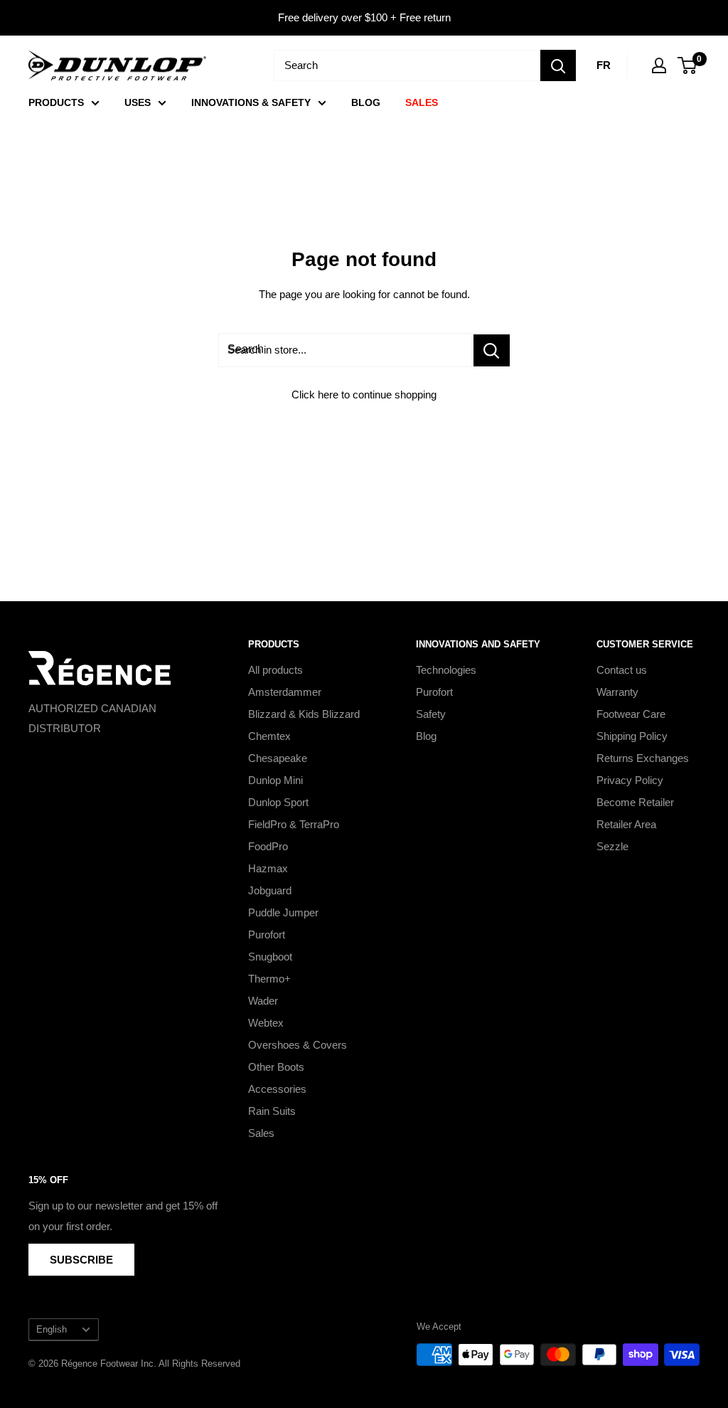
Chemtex (269, 736)
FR (603, 65)
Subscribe (81, 1260)
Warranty (617, 692)
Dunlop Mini (275, 780)
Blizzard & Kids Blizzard (304, 714)
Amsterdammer (284, 692)
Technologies (446, 670)
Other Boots (276, 1067)
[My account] (659, 65)
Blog (426, 736)
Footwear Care (630, 714)
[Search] (558, 65)
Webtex (266, 1023)
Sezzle (612, 846)
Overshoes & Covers (297, 1045)
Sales (261, 1133)
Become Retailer (635, 802)
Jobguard (269, 890)
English (51, 1329)
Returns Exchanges (642, 758)
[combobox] (407, 65)
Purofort (266, 934)
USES (137, 102)
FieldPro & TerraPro (293, 824)
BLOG (365, 102)
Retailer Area (626, 824)
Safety (431, 714)
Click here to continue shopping (364, 394)
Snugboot (270, 957)
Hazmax (268, 868)
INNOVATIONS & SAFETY (251, 102)
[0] (688, 65)
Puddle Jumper (283, 912)
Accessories (277, 1089)
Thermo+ (269, 979)
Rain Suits (272, 1111)
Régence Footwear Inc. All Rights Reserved (150, 1363)
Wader (263, 1001)
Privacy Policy (629, 780)
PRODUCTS (56, 102)
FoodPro (268, 846)
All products (275, 670)
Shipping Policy (632, 736)
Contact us (621, 670)
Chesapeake (277, 758)
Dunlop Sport (278, 802)
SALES (421, 102)
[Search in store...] (491, 350)
